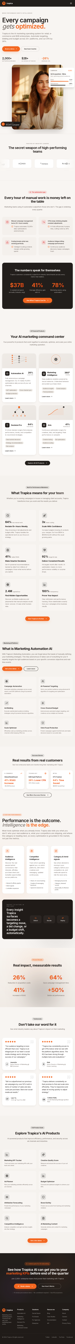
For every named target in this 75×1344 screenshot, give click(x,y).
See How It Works (48, 1286)
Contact (64, 1320)
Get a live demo (10, 669)
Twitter (47, 1337)
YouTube (61, 1337)
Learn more (31, 669)
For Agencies (36, 1320)
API (48, 1323)
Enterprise (35, 1323)
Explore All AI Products (36, 463)
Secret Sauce (36, 1313)
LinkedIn (54, 1337)
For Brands (35, 1316)
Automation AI (21, 1313)
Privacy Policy (66, 1323)
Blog (48, 1313)
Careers (64, 1316)
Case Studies (51, 1316)
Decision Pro (21, 1322)
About (64, 1313)
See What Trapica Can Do (36, 300)
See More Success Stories (36, 795)
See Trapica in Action (36, 619)
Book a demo (9, 49)
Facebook (70, 1337)
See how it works (30, 49)
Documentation (51, 1320)
